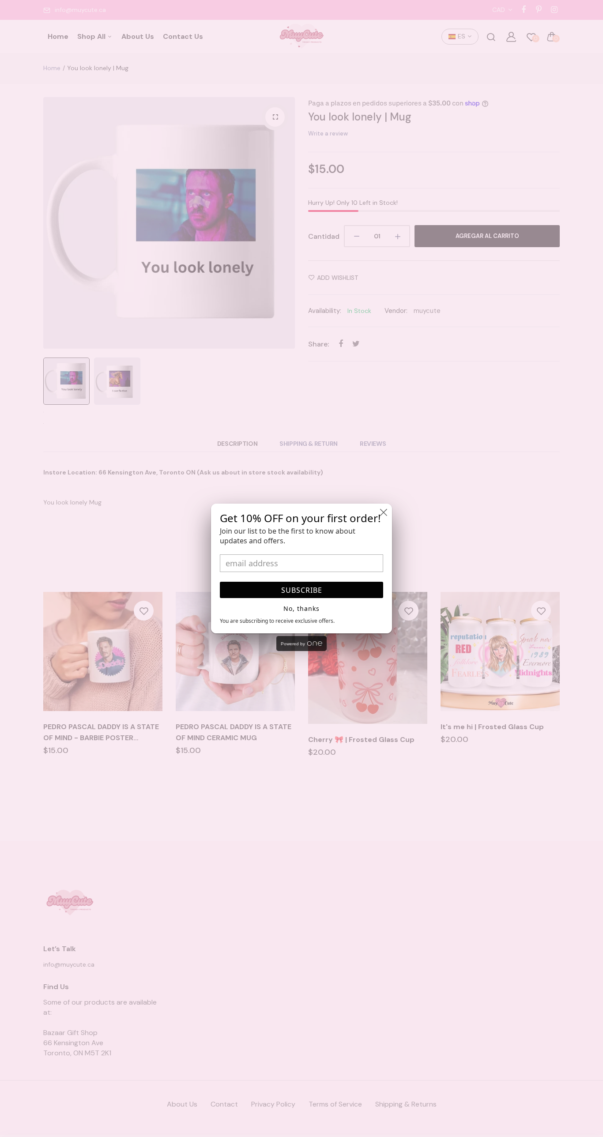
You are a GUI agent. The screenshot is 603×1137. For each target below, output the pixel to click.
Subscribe (301, 590)
